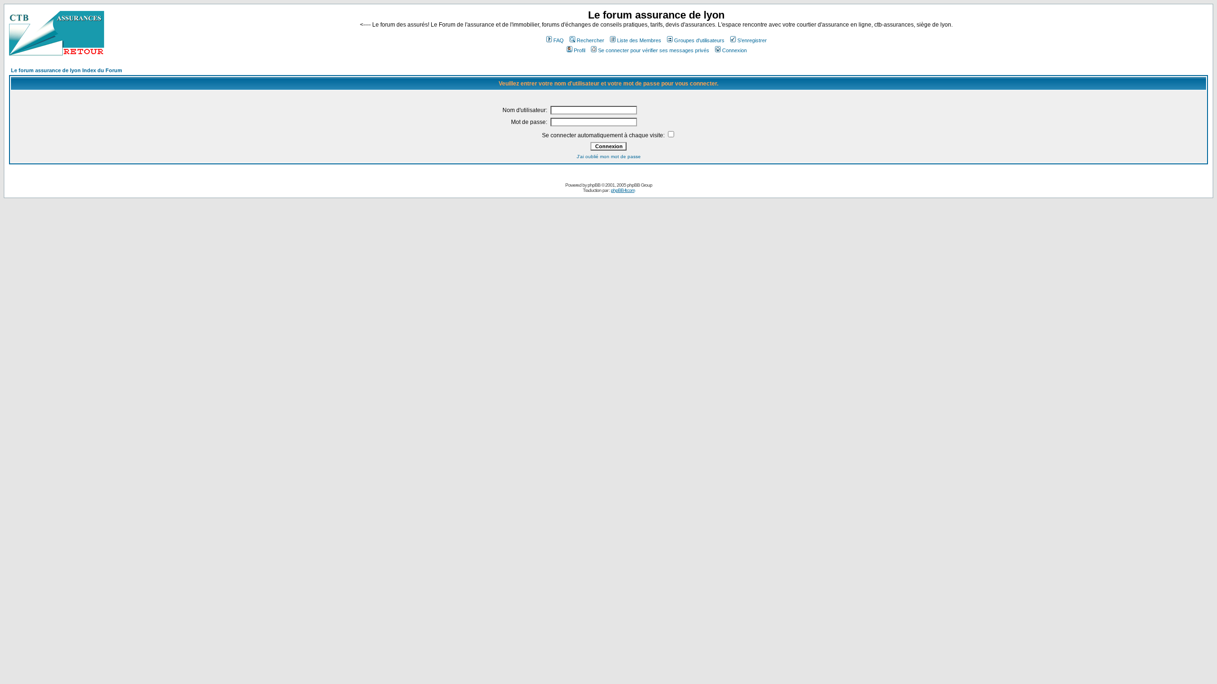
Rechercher (590, 40)
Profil (579, 50)
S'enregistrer (752, 40)
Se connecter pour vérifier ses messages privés (653, 50)
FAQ (558, 40)
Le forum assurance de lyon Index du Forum (66, 70)
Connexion (734, 50)
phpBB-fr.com (623, 190)
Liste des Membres (639, 40)
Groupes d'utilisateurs (699, 40)
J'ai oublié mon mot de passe (609, 156)
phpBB (594, 185)
